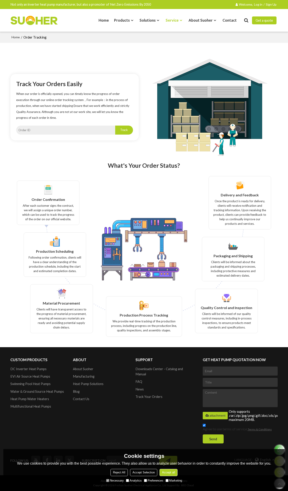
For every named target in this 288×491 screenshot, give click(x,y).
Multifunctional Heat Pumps (30, 406)
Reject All (119, 472)
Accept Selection (144, 472)
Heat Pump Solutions (88, 384)
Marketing (175, 480)
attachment (217, 415)
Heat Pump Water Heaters (29, 399)
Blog (76, 391)
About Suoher (201, 20)
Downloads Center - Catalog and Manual (159, 371)
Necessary (117, 480)
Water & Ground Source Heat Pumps (37, 391)
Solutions (148, 20)
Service (172, 20)
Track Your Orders (148, 397)
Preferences (155, 480)
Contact (230, 20)
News (139, 389)
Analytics (136, 480)
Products (122, 20)
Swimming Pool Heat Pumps (30, 384)
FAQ (138, 381)
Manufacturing (83, 376)
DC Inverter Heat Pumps (28, 369)
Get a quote (264, 20)
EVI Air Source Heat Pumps (30, 376)
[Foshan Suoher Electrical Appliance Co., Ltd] (34, 20)
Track (124, 130)
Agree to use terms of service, (237, 429)
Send (213, 439)
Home (104, 20)
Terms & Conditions (260, 429)
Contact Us (81, 399)
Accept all (168, 472)
